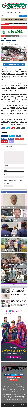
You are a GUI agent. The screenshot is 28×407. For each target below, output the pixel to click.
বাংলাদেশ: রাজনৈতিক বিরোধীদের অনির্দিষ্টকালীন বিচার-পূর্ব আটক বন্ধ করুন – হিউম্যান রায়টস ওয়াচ (18, 290)
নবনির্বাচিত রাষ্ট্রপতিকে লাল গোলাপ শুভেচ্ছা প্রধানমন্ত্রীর (12, 280)
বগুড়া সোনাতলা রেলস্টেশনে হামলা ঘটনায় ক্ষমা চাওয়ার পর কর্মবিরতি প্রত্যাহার (13, 219)
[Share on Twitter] (8, 128)
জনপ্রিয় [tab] (14, 286)
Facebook (4, 135)
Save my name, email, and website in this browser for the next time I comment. (13, 182)
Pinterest (5, 141)
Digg (19, 135)
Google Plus (20, 138)
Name (6, 165)
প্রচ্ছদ (4, 36)
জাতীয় (13, 36)
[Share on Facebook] (3, 128)
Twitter (12, 135)
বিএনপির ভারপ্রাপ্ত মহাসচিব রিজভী (10, 207)
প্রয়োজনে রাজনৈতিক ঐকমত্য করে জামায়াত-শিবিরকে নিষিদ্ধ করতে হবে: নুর (12, 265)
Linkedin (5, 138)
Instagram (10, 377)
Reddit (12, 138)
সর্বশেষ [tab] (14, 284)
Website (6, 174)
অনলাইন (9, 36)
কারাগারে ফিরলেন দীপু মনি (8, 235)
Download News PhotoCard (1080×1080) (15, 64)
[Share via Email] (18, 128)
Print (12, 141)
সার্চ (23, 15)
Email (5, 170)
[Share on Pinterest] (13, 128)
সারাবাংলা (16, 36)
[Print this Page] (23, 128)
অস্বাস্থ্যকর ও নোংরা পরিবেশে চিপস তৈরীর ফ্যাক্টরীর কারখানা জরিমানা (12, 250)
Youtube (18, 377)
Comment (7, 150)
